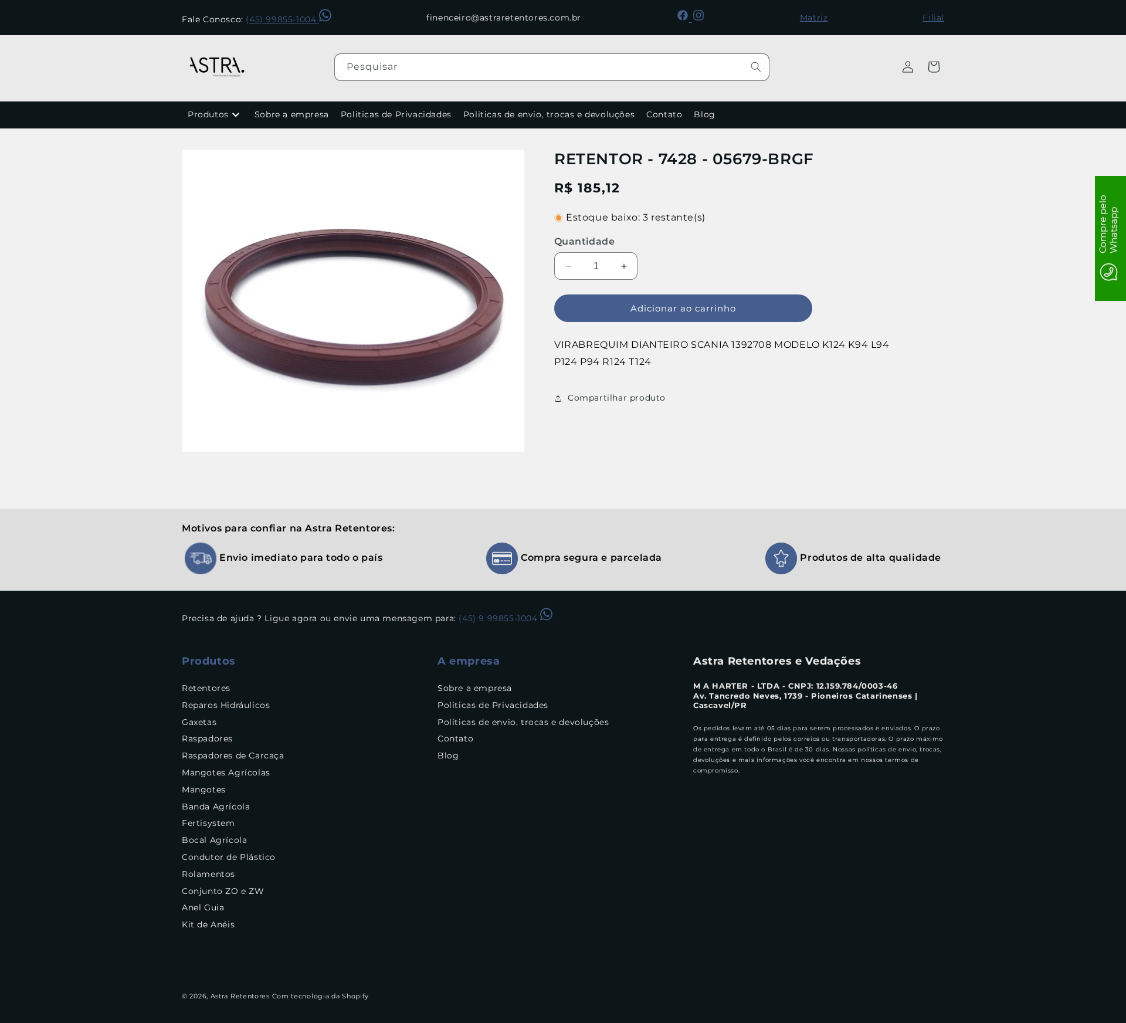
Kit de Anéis (208, 925)
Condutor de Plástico (229, 857)
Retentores (206, 688)
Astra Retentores (240, 996)
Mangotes (204, 789)
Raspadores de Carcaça (233, 756)
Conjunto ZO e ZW (223, 891)
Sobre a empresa (292, 114)
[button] (934, 67)
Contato (664, 114)
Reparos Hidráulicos (226, 705)
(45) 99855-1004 (282, 19)
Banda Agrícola (216, 806)
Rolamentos (208, 874)
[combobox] (552, 67)
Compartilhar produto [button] (617, 397)
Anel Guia (203, 908)
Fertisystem (208, 823)
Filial (933, 17)
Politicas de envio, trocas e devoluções (549, 114)
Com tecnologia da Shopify (320, 996)
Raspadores (207, 739)
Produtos (208, 114)
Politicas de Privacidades (396, 114)
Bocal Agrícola (214, 840)
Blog (704, 114)
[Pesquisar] (756, 67)
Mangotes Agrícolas (226, 773)
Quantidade (584, 241)
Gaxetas (199, 722)
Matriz (814, 17)
